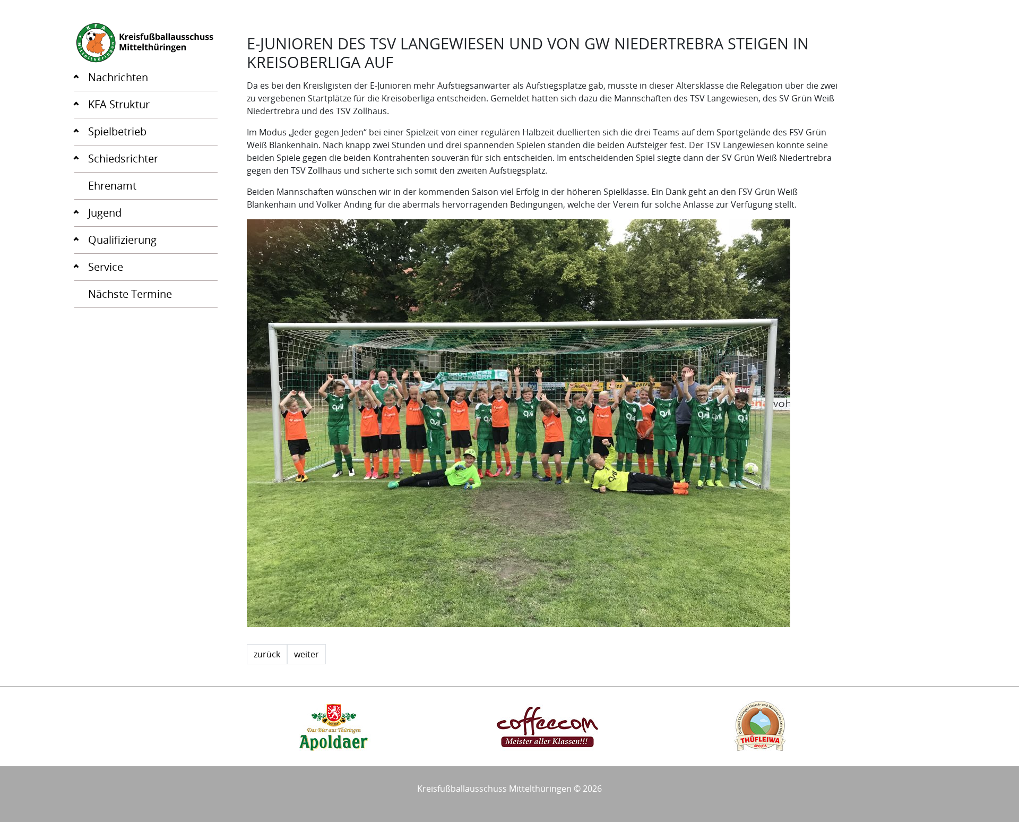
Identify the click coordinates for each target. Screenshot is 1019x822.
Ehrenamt (112, 185)
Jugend (105, 213)
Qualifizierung (122, 240)
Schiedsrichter (123, 158)
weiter (306, 654)
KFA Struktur (119, 104)
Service (105, 267)
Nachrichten (118, 77)
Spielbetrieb (117, 131)
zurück (267, 654)
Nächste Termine (130, 294)
